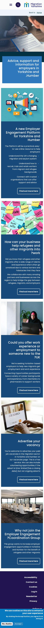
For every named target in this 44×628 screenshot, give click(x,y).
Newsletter (31, 596)
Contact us (31, 582)
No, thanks (7, 624)
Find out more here (28, 191)
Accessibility (30, 577)
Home (39, 12)
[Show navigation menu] (11, 5)
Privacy (33, 601)
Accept (18, 624)
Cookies (33, 586)
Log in (34, 591)
